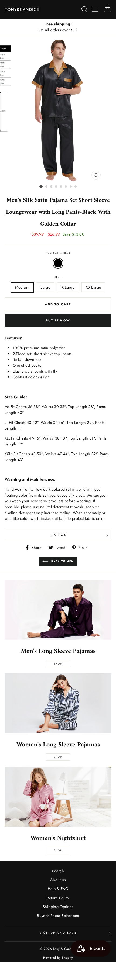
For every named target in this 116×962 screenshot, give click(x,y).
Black (58, 263)
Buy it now (58, 320)
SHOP (58, 757)
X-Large (68, 287)
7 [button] (71, 186)
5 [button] (61, 186)
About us (58, 880)
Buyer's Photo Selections (58, 915)
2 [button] (46, 186)
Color (58, 253)
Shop (58, 663)
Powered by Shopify (58, 957)
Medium (22, 287)
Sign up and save (58, 932)
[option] (58, 27)
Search (58, 871)
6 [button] (66, 186)
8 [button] (75, 186)
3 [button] (51, 186)
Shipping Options (58, 906)
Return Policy (58, 898)
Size (58, 277)
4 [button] (56, 186)
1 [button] (41, 186)
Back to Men (62, 561)
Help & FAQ (58, 888)
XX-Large (93, 287)
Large (45, 287)
